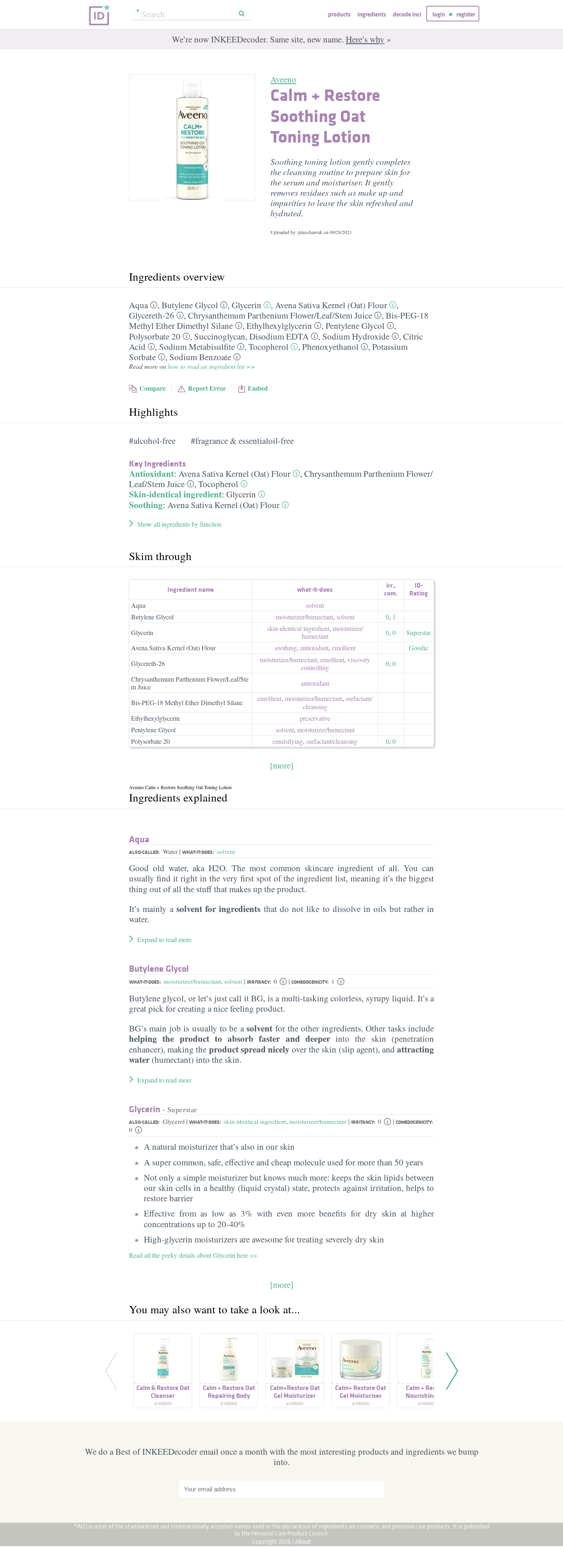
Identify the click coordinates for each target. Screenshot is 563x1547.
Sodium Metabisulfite (197, 346)
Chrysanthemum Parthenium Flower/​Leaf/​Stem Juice (280, 315)
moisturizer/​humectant (304, 616)
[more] (281, 765)
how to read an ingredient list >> (211, 366)
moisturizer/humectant (192, 981)
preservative (315, 718)
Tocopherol (269, 346)
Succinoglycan (219, 336)
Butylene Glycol (190, 305)
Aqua (138, 305)
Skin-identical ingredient (175, 494)
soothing (285, 647)
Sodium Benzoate (200, 357)
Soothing (146, 505)
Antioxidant (151, 473)
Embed (258, 388)
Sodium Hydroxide (355, 336)
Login (438, 14)
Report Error (207, 388)
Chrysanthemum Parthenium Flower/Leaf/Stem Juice (190, 683)
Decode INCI (407, 14)
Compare (152, 388)
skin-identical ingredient (298, 628)
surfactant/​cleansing (331, 741)
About (303, 1541)
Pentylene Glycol (355, 325)
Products (339, 14)
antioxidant (314, 647)
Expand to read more (164, 939)
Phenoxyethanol (330, 346)
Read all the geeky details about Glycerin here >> (193, 1255)
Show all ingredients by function (179, 524)
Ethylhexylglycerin (279, 325)
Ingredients (371, 14)
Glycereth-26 (151, 315)
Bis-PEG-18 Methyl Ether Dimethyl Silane (187, 702)
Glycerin (246, 305)
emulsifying (287, 741)
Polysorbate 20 (155, 336)
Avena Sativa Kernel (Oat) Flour (331, 305)
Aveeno (283, 79)
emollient (344, 647)
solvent (315, 605)
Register (465, 14)
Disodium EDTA (279, 336)
